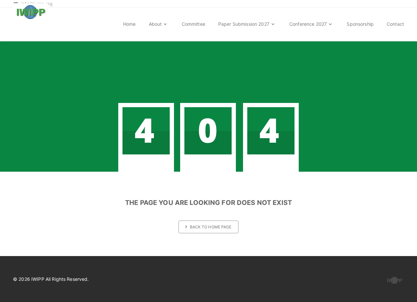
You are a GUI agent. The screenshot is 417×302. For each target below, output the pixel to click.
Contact (395, 24)
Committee (193, 24)
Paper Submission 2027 (244, 24)
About (156, 24)
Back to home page (211, 226)
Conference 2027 (308, 24)
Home (129, 24)
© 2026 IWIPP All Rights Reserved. (51, 279)
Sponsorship (360, 24)
